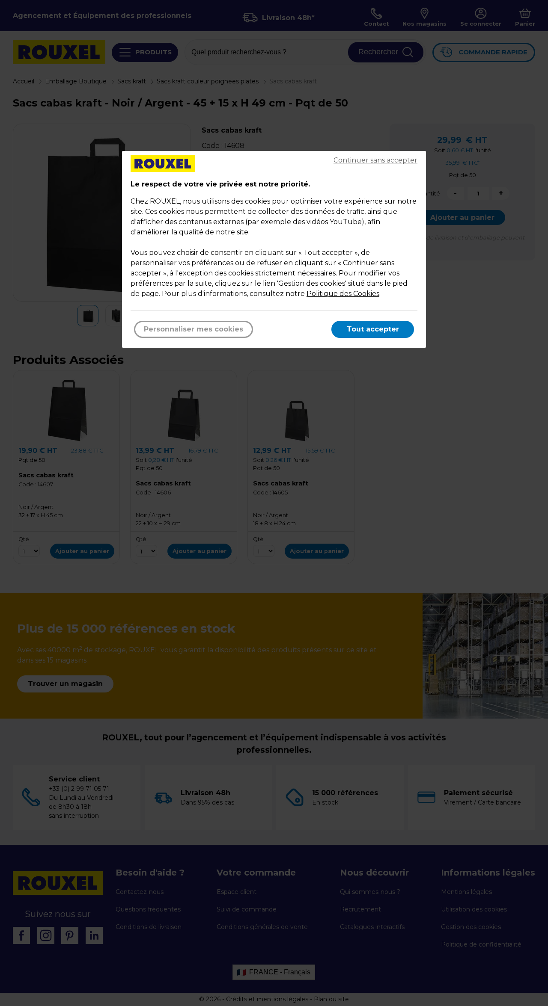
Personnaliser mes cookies (193, 329)
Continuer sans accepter (375, 160)
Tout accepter (373, 329)
